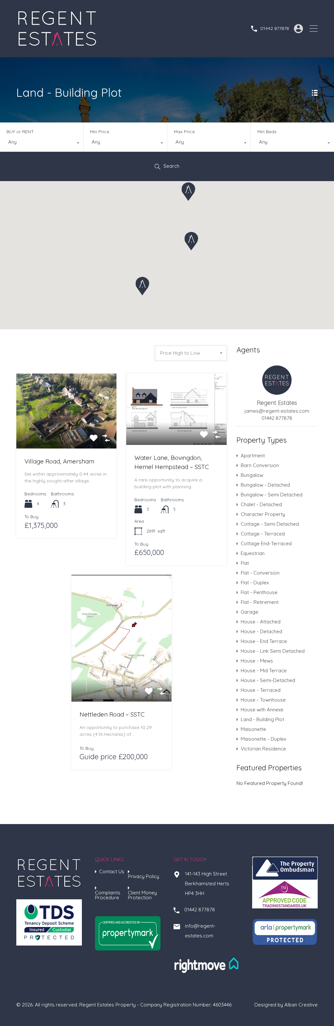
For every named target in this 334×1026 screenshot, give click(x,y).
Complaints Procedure (107, 895)
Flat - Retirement (260, 602)
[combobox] (41, 143)
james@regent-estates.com (277, 411)
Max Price (184, 132)
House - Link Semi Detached (273, 651)
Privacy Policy (143, 876)
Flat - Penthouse (259, 592)
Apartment (253, 455)
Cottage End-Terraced (266, 543)
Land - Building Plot (262, 719)
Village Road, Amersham (59, 461)
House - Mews (257, 661)
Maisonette (253, 729)
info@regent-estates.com (200, 931)
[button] (191, 241)
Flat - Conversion (260, 573)
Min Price (99, 132)
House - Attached (261, 622)
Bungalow (252, 475)
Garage (249, 612)
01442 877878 (274, 28)
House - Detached (261, 631)
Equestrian (253, 553)
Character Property (263, 514)
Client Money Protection (142, 895)
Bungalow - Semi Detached (271, 495)
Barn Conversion (260, 465)
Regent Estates (277, 402)
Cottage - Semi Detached (270, 524)
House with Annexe (262, 709)
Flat (245, 563)
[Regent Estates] (57, 46)
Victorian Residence (263, 749)
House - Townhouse (263, 700)
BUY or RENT (20, 132)
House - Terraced (261, 690)
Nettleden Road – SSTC (112, 714)
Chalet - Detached (261, 504)
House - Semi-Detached (268, 680)
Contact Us (111, 871)
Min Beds (267, 132)
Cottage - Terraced (263, 534)
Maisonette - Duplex (263, 739)
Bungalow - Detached (265, 485)
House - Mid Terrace (264, 670)
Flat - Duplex (255, 582)
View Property (66, 433)
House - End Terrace (264, 641)
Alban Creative (301, 1005)
